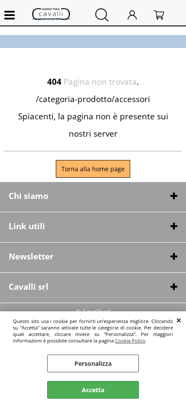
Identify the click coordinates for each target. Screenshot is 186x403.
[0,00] (165, 15)
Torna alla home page (93, 169)
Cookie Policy (130, 340)
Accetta (93, 390)
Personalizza (93, 363)
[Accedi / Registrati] (138, 15)
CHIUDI (179, 320)
